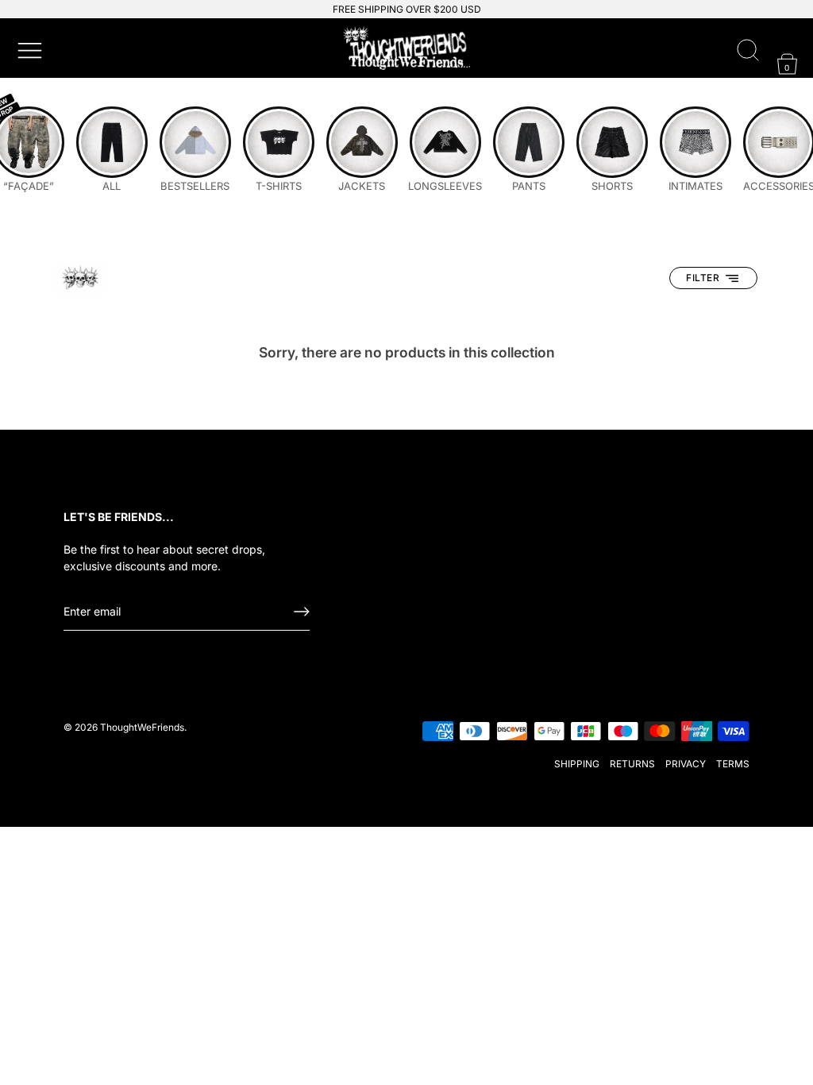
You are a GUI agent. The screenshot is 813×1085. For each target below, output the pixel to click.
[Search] (747, 50)
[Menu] (27, 48)
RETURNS (632, 764)
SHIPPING (576, 764)
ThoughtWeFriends (142, 727)
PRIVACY (685, 764)
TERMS (732, 764)
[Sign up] (302, 612)
